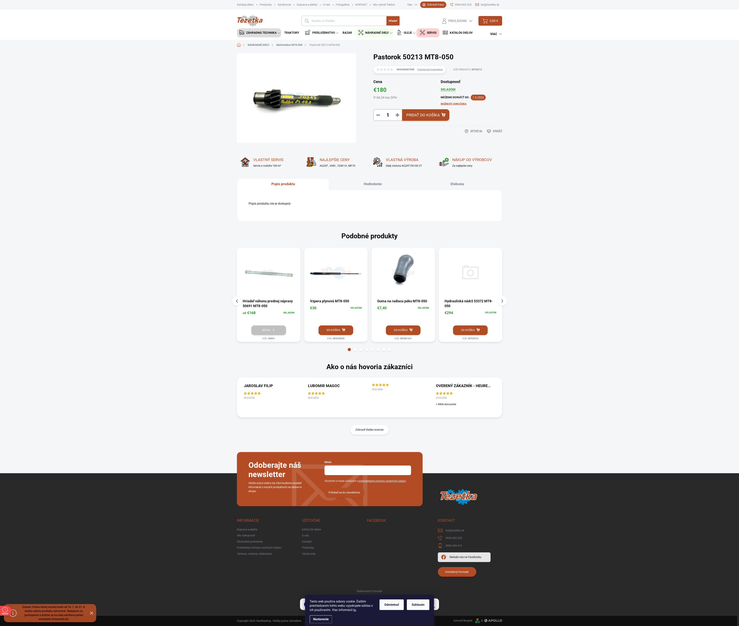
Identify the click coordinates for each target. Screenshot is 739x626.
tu (354, 610)
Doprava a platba (307, 4)
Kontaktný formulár (457, 571)
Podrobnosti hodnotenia (430, 69)
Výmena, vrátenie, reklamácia (254, 553)
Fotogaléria (342, 4)
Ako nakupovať (246, 535)
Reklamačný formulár (369, 591)
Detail (266, 330)
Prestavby (266, 4)
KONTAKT (361, 4)
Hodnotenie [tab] (373, 184)
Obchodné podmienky (250, 541)
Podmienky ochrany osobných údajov (259, 547)
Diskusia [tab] (457, 184)
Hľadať (393, 20)
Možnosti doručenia (453, 104)
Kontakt (307, 541)
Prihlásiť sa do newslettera (344, 492)
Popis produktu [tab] (283, 184)
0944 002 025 (454, 537)
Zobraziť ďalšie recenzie (369, 429)
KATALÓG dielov (311, 529)
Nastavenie (321, 619)
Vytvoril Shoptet (462, 620)
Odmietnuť (391, 605)
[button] (349, 349)
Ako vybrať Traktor (384, 4)
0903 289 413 (454, 545)
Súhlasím (418, 605)
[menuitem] (259, 32)
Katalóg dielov (245, 4)
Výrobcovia (284, 4)
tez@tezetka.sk (455, 530)
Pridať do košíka (423, 115)
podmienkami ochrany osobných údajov (382, 480)
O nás (326, 4)
